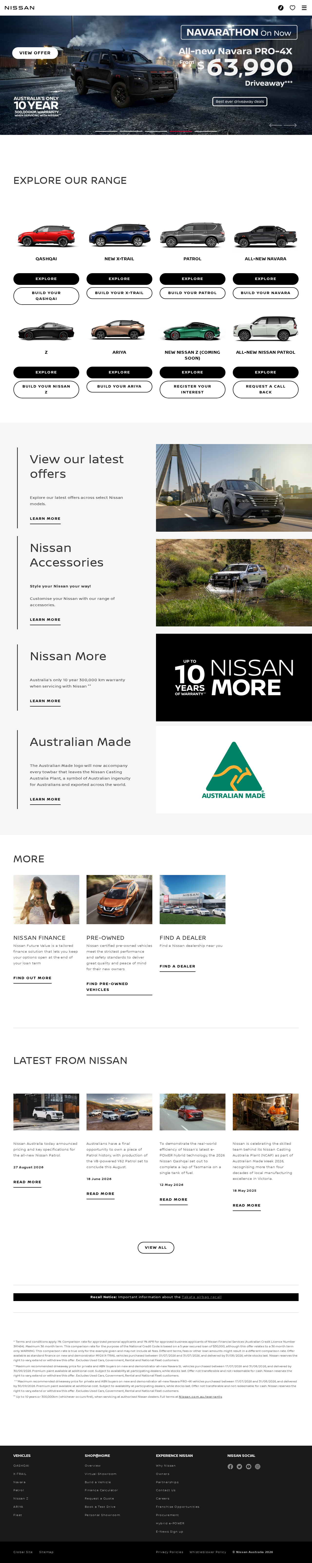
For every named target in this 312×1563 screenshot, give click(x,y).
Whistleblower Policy (208, 1538)
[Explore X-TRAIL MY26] (119, 221)
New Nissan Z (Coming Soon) (192, 341)
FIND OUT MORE (32, 964)
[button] (304, 8)
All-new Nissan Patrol (265, 338)
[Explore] (46, 315)
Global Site (23, 1538)
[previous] (275, 124)
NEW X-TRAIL (119, 244)
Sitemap (46, 1538)
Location (282, 8)
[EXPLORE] (192, 315)
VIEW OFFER (35, 53)
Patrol (193, 244)
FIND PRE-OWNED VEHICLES (107, 973)
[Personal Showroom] (292, 8)
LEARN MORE (45, 504)
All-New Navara (265, 244)
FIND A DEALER (177, 952)
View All (156, 1233)
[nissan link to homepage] (19, 8)
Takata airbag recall (202, 1283)
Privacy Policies (169, 1538)
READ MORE (27, 1168)
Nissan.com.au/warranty (200, 1383)
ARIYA (119, 338)
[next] (290, 124)
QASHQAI (46, 244)
